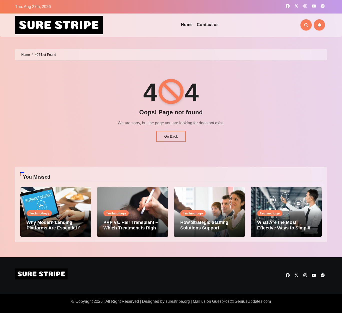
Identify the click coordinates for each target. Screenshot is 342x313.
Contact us (208, 25)
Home (187, 25)
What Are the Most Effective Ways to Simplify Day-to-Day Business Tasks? (285, 230)
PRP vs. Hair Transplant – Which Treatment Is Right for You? (130, 228)
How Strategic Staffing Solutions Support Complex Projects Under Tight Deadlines (206, 230)
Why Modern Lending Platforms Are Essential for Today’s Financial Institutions (55, 230)
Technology (39, 213)
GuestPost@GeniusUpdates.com (241, 301)
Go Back (171, 136)
